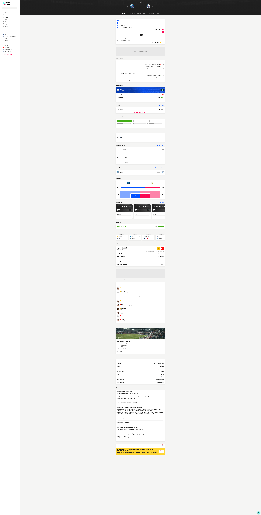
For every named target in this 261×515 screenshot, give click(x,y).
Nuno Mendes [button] (123, 40)
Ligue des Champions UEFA (158, 363)
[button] (124, 121)
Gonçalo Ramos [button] (124, 20)
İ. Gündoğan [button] (157, 66)
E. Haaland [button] (157, 29)
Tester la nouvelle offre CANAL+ (140, 112)
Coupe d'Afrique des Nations (10, 36)
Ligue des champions (9, 49)
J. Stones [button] (158, 64)
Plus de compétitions (8, 54)
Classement (151, 13)
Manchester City (140, 296)
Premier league (8, 42)
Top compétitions (6, 32)
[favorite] (259, 1)
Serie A (6, 45)
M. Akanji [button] (155, 216)
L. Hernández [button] (123, 62)
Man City (122, 140)
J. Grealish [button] (157, 32)
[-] (258, 512)
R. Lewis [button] (158, 75)
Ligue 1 (6, 38)
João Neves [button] (123, 23)
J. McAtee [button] (158, 68)
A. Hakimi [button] (123, 38)
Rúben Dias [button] (157, 42)
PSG (122, 137)
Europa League (8, 51)
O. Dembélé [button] (123, 27)
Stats (144, 13)
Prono (158, 13)
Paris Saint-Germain (140, 284)
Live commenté (131, 13)
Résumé (123, 13)
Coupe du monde (8, 34)
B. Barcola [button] (123, 25)
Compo (139, 13)
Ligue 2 (6, 40)
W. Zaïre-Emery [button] (124, 71)
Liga (6, 43)
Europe (162, 376)
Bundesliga (7, 47)
